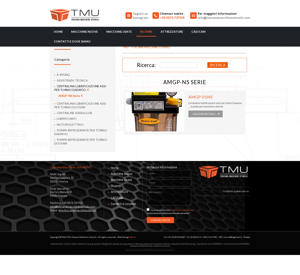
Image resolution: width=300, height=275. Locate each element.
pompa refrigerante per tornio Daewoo (80, 132)
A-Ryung (63, 74)
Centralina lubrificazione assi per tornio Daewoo (80, 88)
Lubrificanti (66, 118)
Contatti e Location (123, 204)
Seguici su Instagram (140, 16)
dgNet (133, 237)
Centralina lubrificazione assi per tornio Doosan (80, 105)
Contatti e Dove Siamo (72, 41)
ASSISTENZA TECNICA (72, 80)
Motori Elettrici (70, 124)
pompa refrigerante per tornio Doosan (80, 141)
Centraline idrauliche (74, 113)
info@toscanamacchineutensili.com (224, 18)
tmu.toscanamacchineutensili (77, 210)
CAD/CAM (198, 31)
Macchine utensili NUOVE (162, 250)
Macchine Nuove (84, 31)
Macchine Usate (119, 31)
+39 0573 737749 (172, 18)
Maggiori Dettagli (204, 114)
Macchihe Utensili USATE (137, 250)
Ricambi (146, 31)
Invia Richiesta (160, 220)
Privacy (246, 237)
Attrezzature (172, 31)
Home (58, 31)
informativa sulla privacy (182, 210)
